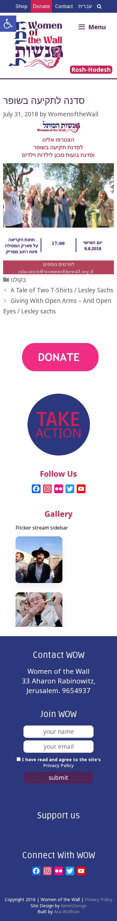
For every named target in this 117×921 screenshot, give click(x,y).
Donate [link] (41, 6)
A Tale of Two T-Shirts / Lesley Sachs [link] (62, 290)
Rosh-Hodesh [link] (91, 70)
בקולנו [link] (18, 279)
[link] (8, 24)
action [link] (58, 389)
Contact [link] (64, 6)
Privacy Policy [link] (58, 765)
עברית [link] (85, 6)
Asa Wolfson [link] (67, 911)
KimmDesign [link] (74, 906)
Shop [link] (21, 6)
